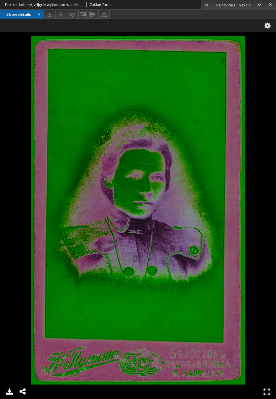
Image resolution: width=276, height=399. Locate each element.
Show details (18, 14)
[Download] (49, 14)
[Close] (270, 4)
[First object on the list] (206, 4)
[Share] (61, 14)
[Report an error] (104, 14)
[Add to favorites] (72, 14)
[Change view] (82, 14)
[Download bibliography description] (92, 14)
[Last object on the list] (259, 4)
